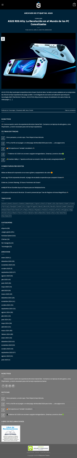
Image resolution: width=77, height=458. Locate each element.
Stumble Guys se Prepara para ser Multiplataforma (28, 187)
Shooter (4, 213)
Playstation (38, 210)
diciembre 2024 (6, 298)
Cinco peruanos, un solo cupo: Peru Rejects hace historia (24, 137)
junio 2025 (4, 283)
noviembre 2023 (6, 345)
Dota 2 (43, 203)
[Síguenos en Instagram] (6, 386)
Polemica (51, 210)
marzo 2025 (5, 294)
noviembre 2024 (6, 301)
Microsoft (46, 206)
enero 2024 (5, 338)
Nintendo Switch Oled (8, 210)
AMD (24, 110)
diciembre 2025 (6, 261)
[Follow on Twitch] (13, 386)
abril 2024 (4, 327)
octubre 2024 (5, 305)
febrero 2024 (5, 334)
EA (54, 203)
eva (2, 177)
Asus (27, 110)
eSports (4, 228)
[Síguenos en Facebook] (3, 386)
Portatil (31, 110)
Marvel (40, 206)
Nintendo (70, 206)
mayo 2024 (5, 323)
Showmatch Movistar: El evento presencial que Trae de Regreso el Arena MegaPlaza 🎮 (39, 192)
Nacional (59, 206)
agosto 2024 (5, 312)
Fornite (72, 203)
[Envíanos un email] (9, 386)
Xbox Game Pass (61, 213)
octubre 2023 (5, 349)
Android (4, 203)
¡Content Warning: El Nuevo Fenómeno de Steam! (24, 182)
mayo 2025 (5, 287)
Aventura (21, 203)
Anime (10, 203)
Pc (21, 210)
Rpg (71, 210)
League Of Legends (31, 206)
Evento (66, 203)
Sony (9, 213)
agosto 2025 (5, 276)
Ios (24, 206)
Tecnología (38, 18)
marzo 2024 (5, 330)
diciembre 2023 (6, 341)
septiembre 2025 (7, 272)
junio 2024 (4, 319)
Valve (36, 213)
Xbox (53, 213)
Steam (14, 213)
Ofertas (4, 239)
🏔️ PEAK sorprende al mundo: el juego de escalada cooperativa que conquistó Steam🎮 (35, 177)
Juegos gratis (6, 232)
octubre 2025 (5, 268)
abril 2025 (4, 290)
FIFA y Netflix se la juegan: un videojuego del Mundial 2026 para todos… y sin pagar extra (35, 143)
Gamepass (13, 206)
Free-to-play (5, 206)
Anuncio (15, 203)
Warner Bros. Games (44, 213)
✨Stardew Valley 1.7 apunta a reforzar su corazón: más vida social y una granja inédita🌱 (35, 159)
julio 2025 (4, 279)
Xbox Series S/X (6, 216)
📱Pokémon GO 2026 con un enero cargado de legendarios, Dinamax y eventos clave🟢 (35, 153)
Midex (3, 172)
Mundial (53, 206)
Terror (19, 213)
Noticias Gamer (6, 236)
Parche (17, 210)
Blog (37, 452)
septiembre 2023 (7, 352)
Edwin (3, 182)
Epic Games (59, 203)
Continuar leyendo (38, 104)
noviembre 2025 (6, 265)
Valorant (30, 213)
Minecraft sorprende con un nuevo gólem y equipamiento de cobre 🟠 (30, 172)
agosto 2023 (5, 356)
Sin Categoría (6, 243)
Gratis (19, 206)
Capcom (37, 203)
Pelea (25, 210)
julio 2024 (4, 316)
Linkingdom (48, 29)
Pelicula (31, 210)
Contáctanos (45, 452)
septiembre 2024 (7, 308)
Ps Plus (58, 210)
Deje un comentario (70, 110)
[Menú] (2, 4)
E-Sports (49, 203)
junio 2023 (4, 360)
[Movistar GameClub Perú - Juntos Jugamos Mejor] (38, 4)
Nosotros (30, 452)
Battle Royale (29, 203)
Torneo (25, 213)
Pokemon (45, 210)
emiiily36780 (5, 187)
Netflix (64, 206)
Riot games (65, 210)
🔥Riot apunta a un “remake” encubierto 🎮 (20, 148)
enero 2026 (5, 257)
